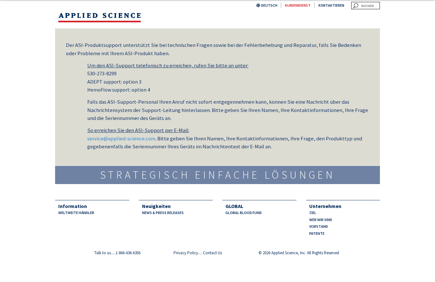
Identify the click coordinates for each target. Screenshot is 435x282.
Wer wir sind (320, 219)
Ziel (312, 212)
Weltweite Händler (76, 212)
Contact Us (212, 253)
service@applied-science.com (121, 138)
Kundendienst (297, 5)
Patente (316, 233)
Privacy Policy (186, 253)
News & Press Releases (163, 212)
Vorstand (318, 226)
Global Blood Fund (243, 212)
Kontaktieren (331, 5)
